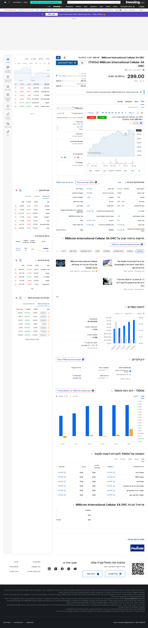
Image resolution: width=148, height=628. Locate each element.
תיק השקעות (36, 567)
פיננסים (128, 101)
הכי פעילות (45, 196)
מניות (141, 10)
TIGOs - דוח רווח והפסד (129, 390)
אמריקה (58, 10)
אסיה (37, 10)
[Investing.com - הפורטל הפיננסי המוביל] (135, 2)
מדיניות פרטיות (18, 622)
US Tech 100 (45, 99)
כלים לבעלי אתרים (34, 571)
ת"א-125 (46, 88)
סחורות (33, 59)
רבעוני (135, 396)
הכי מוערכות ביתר (29, 304)
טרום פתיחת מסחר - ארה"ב (105, 10)
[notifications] (9, 2)
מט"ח (47, 59)
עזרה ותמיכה (13, 571)
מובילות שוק (44, 190)
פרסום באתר (13, 567)
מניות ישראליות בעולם (79, 10)
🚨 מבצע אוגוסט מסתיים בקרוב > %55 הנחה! (46, 2)
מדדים (41, 59)
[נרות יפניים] (142, 113)
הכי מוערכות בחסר (43, 304)
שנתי (142, 396)
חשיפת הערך (62, 76)
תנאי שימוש (30, 622)
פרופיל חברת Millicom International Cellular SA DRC (110, 504)
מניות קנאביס (67, 10)
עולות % (36, 196)
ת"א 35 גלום (45, 91)
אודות (16, 562)
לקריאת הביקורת (18, 249)
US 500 (46, 95)
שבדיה (58, 520)
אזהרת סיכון (6, 622)
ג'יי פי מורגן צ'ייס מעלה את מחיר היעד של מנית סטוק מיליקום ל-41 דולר (130, 282)
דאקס (47, 103)
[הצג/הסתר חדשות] (97, 113)
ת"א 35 (47, 84)
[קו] (137, 113)
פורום (120, 101)
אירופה (52, 10)
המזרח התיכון (44, 10)
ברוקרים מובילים (42, 236)
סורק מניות (69, 6)
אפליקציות (36, 562)
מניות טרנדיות (43, 260)
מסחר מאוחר (91, 10)
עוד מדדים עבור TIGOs (64, 182)
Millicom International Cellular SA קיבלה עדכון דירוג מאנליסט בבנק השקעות (83, 264)
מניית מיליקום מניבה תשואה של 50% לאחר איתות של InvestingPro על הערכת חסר (129, 264)
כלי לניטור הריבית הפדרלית (26, 10)
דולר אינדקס (45, 106)
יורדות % (28, 196)
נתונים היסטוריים (133, 107)
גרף (136, 101)
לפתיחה (110, 472)
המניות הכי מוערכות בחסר (38, 298)
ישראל (125, 10)
